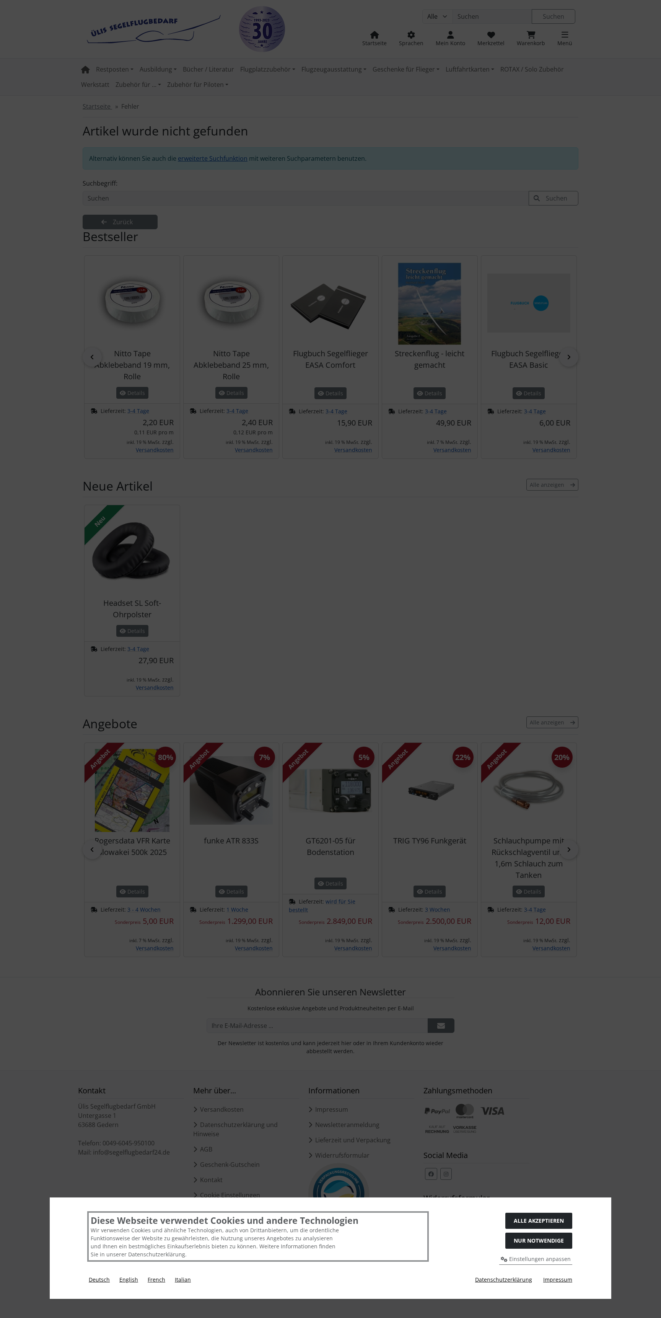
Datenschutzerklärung (503, 1279)
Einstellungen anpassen (539, 1259)
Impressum (557, 1279)
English (128, 1279)
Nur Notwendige (539, 1240)
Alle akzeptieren (539, 1220)
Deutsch (99, 1279)
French (156, 1279)
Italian (183, 1279)
